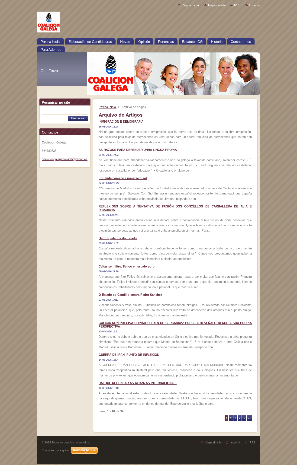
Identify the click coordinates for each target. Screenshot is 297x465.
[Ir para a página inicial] (148, 23)
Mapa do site (217, 5)
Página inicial (191, 5)
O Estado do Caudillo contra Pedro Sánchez (130, 294)
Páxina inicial (107, 107)
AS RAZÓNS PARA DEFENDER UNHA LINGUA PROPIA (138, 150)
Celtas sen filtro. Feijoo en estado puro (127, 266)
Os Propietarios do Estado (118, 238)
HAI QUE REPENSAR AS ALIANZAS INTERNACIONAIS (138, 383)
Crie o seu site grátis (56, 450)
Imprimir (254, 5)
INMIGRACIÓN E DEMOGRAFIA (121, 121)
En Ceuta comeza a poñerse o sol (123, 178)
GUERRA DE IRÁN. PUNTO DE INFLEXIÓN (129, 355)
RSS (237, 5)
